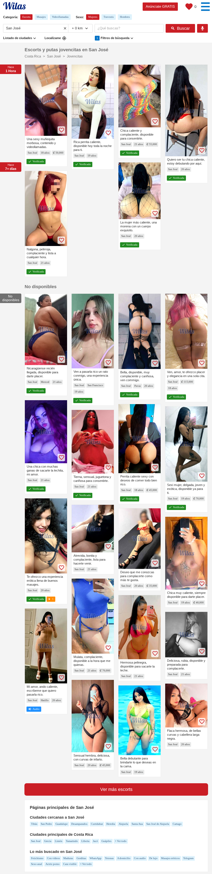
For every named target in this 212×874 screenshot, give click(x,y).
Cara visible (70, 864)
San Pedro (46, 823)
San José (36, 841)
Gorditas (81, 858)
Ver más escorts (116, 789)
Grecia (47, 841)
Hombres (125, 16)
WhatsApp (95, 858)
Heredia (110, 823)
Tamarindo (72, 841)
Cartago (177, 823)
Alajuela (123, 823)
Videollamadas (60, 16)
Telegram (188, 858)
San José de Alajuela (157, 823)
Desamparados (79, 823)
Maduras (68, 858)
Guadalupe (61, 823)
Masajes (41, 16)
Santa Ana (137, 823)
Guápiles (106, 841)
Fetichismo (37, 858)
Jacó (95, 841)
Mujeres (92, 16)
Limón (58, 841)
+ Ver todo (120, 841)
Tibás (34, 823)
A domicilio (123, 858)
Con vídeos (53, 858)
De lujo (153, 858)
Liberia (85, 841)
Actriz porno (53, 864)
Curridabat (97, 823)
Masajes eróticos (170, 858)
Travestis (109, 16)
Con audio (140, 858)
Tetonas (109, 858)
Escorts (26, 16)
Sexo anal (36, 864)
